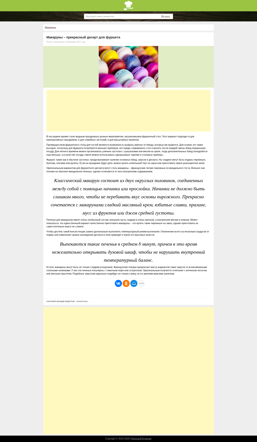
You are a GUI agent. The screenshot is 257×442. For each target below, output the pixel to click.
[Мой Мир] (133, 283)
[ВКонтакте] (118, 283)
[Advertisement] (128, 111)
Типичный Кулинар (140, 438)
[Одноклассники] (126, 283)
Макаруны (50, 27)
